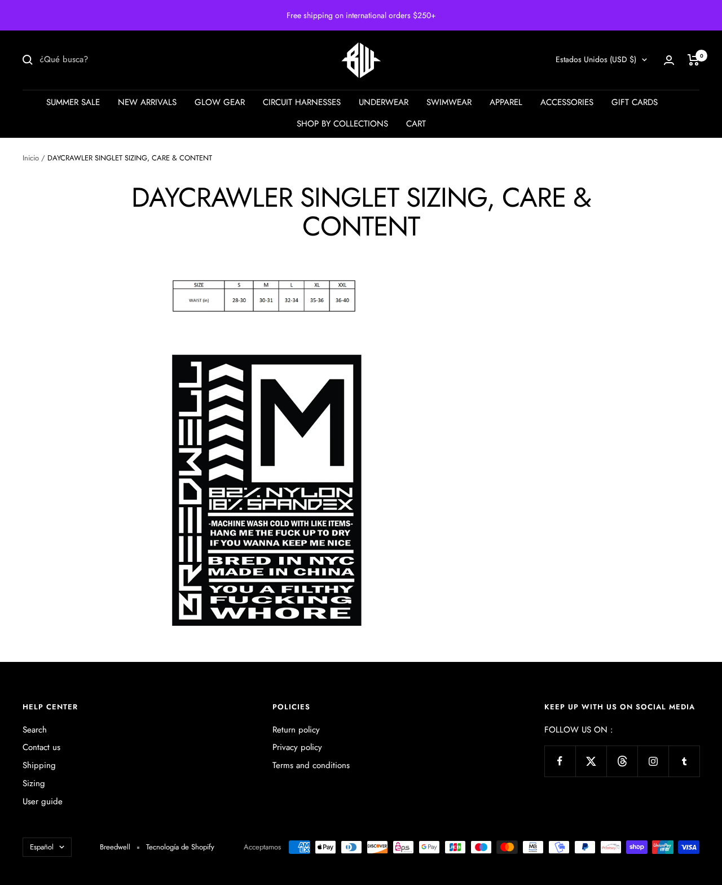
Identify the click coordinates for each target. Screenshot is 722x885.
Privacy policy (297, 747)
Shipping (39, 765)
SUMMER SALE (73, 102)
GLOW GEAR (220, 102)
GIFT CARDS (634, 102)
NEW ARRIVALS (147, 102)
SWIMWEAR (449, 102)
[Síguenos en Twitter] (590, 761)
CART (416, 123)
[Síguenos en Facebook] (559, 761)
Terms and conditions (311, 765)
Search (35, 729)
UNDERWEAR (383, 102)
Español (42, 847)
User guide (43, 801)
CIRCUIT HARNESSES (302, 102)
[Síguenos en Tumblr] (683, 761)
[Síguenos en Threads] (621, 761)
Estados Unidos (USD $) (596, 59)
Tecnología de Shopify (180, 847)
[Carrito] (693, 60)
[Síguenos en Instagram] (652, 761)
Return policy (296, 729)
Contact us (41, 747)
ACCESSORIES (566, 102)
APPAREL (506, 102)
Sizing (34, 783)
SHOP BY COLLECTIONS (342, 123)
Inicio (31, 157)
